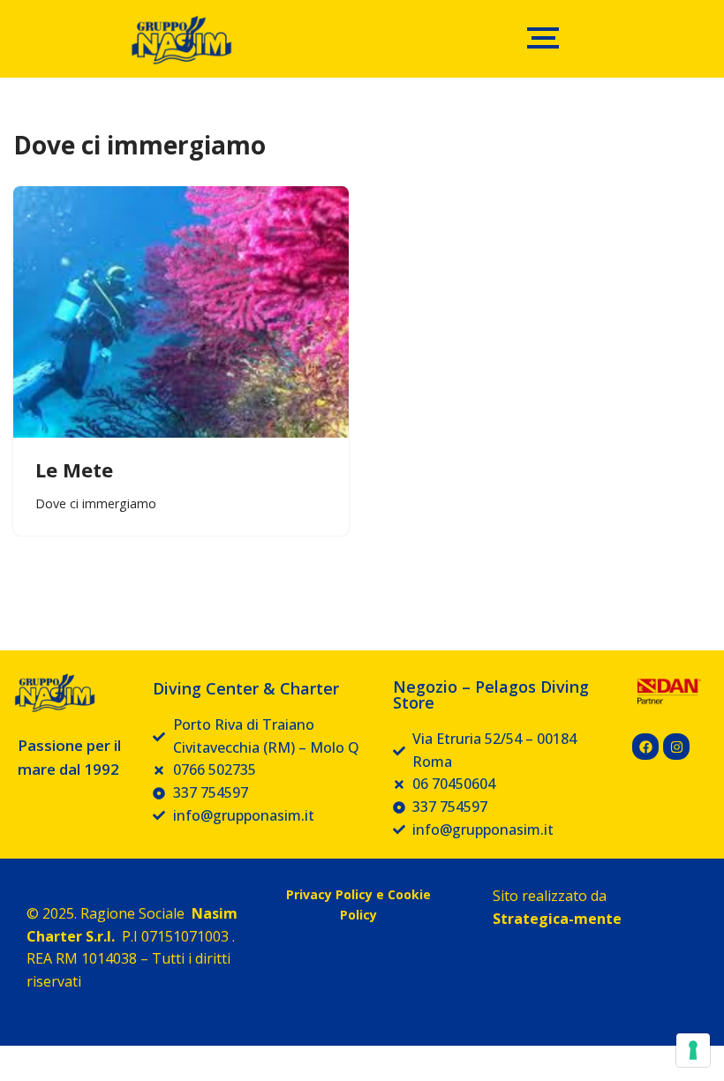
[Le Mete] (181, 312)
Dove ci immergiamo (95, 503)
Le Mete (74, 469)
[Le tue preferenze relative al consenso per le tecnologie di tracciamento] (693, 1050)
